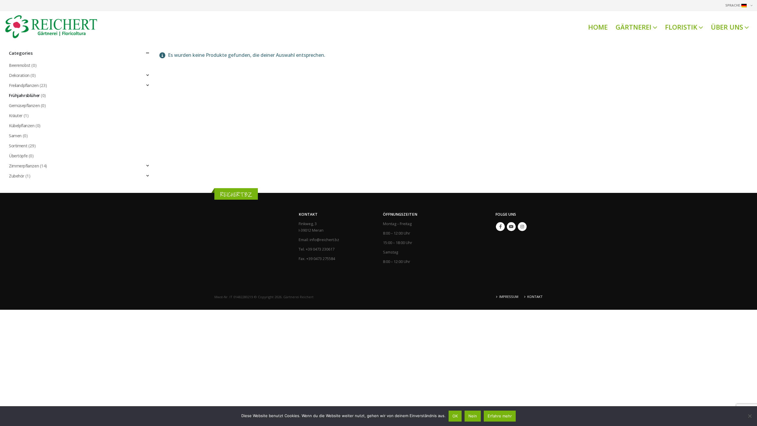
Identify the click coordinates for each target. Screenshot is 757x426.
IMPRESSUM (508, 296)
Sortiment (18, 146)
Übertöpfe (18, 156)
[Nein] (750, 416)
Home (598, 26)
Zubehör (16, 176)
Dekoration (19, 75)
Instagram (522, 226)
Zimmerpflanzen (24, 166)
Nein (472, 416)
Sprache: (733, 5)
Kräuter (15, 115)
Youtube (511, 226)
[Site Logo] (51, 27)
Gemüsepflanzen (24, 105)
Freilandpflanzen (23, 85)
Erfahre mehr (500, 416)
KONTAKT (535, 296)
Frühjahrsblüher (24, 95)
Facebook (500, 226)
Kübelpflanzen (22, 125)
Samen (15, 135)
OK (455, 416)
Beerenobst (19, 65)
